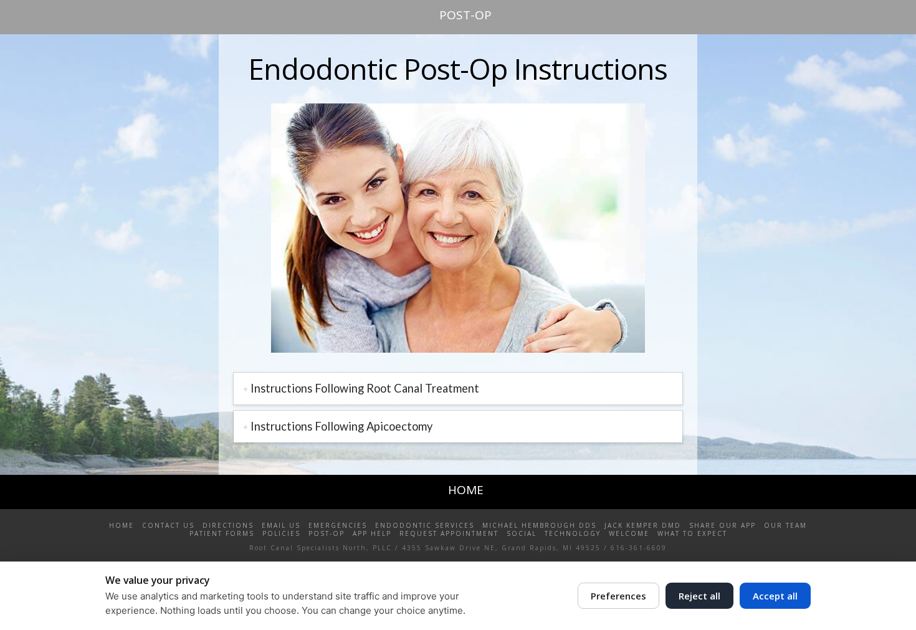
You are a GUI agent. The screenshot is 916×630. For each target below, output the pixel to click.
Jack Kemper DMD (642, 526)
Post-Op (326, 534)
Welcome (629, 534)
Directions (228, 526)
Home (121, 526)
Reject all (699, 595)
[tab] (458, 388)
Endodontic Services (424, 526)
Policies (281, 534)
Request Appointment (449, 534)
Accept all (775, 595)
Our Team (785, 526)
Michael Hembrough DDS (539, 526)
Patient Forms (221, 534)
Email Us (281, 526)
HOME (466, 490)
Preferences (618, 595)
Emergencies (337, 526)
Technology (573, 534)
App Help (372, 534)
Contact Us (168, 526)
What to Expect (692, 534)
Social (522, 534)
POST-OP (465, 15)
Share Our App (722, 526)
